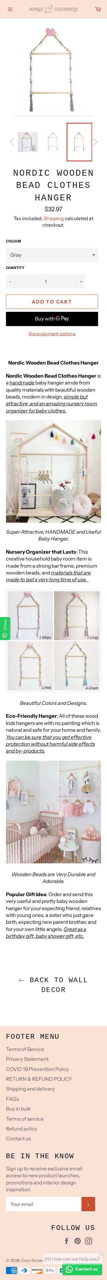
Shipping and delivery (30, 1089)
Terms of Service (25, 1049)
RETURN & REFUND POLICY (39, 1079)
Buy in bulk (18, 1109)
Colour (13, 241)
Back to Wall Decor (56, 985)
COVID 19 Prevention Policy (37, 1069)
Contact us (18, 1139)
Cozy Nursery (33, 1260)
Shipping (54, 218)
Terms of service (25, 1119)
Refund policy (21, 1129)
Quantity (15, 267)
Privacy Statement (27, 1059)
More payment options (52, 334)
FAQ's (12, 1099)
